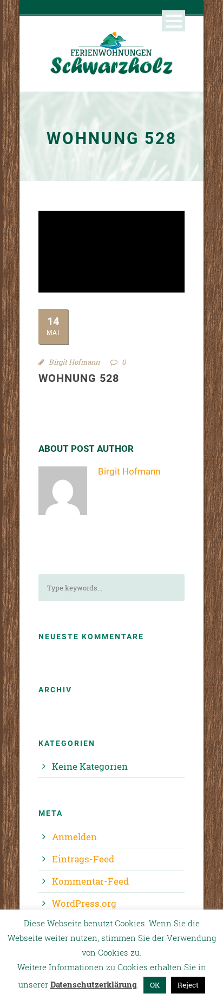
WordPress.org (84, 903)
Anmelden (74, 836)
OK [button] (155, 985)
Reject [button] (188, 985)
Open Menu (173, 20)
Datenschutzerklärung (93, 984)
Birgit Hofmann (74, 362)
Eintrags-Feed (83, 859)
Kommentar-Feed (90, 881)
